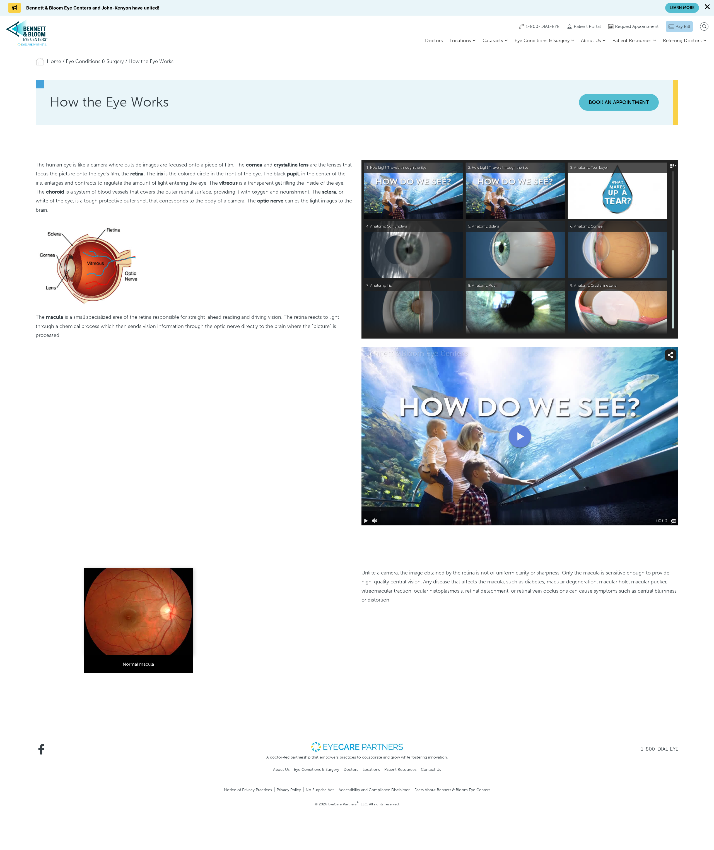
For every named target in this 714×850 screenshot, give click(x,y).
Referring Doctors (682, 40)
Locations (460, 40)
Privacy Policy (289, 789)
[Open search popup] (704, 26)
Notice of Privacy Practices (248, 789)
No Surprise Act (320, 789)
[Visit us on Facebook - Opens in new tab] (41, 749)
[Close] (707, 6)
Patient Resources (632, 40)
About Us (591, 40)
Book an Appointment (619, 102)
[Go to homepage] (26, 32)
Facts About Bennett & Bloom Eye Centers (452, 789)
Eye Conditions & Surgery (542, 40)
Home (54, 61)
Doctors (434, 40)
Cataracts (493, 40)
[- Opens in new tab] (357, 746)
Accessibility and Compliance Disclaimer (374, 789)
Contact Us (431, 769)
